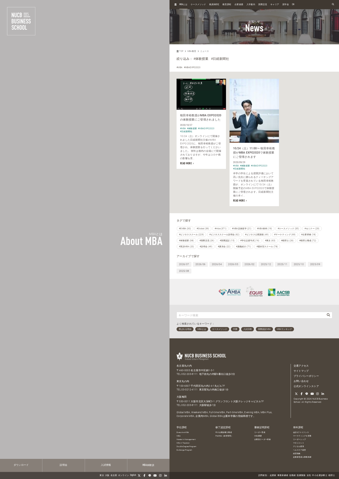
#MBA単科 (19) (264, 228)
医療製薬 (301, 475)
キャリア (274, 5)
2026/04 (217, 264)
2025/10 (299, 264)
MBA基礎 (258, 436)
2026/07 (184, 264)
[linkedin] (165, 475)
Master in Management (186, 439)
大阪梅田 (182, 396)
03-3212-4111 (189, 389)
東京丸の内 (183, 381)
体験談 (148, 465)
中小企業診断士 (319, 475)
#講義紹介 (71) (243, 246)
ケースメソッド (198, 5)
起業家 (273, 475)
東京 (102, 475)
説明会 (63, 465)
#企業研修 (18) (308, 234)
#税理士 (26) (287, 240)
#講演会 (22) (224, 246)
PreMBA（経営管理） (224, 436)
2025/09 (315, 264)
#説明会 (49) (206, 246)
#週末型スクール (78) (267, 246)
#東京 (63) (270, 240)
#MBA (179, 67)
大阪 (107, 475)
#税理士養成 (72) (307, 240)
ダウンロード (21, 465)
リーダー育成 (259, 432)
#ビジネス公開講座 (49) (257, 234)
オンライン (123, 475)
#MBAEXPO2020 (192, 67)
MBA (178, 436)
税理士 (331, 475)
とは (183, 4)
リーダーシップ (299, 439)
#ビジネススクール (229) (191, 234)
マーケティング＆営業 (302, 436)
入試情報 (106, 465)
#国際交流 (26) (207, 240)
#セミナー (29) (312, 228)
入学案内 (250, 5)
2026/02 (249, 264)
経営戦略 (296, 453)
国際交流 (262, 5)
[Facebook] (144, 475)
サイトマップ (301, 370)
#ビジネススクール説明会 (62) (224, 234)
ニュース (204, 51)
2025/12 (266, 264)
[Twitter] (139, 475)
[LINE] (149, 475)
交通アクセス (301, 365)
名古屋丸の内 (184, 365)
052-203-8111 (189, 374)
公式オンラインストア (306, 386)
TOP (181, 51)
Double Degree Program (186, 446)
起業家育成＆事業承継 (302, 457)
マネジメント (298, 443)
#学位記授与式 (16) (249, 240)
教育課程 (226, 5)
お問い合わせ (301, 381)
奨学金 (285, 5)
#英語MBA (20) (186, 246)
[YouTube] (155, 475)
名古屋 (114, 475)
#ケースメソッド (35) (288, 228)
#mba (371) (221, 228)
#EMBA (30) (185, 228)
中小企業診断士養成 (223, 432)
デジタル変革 (298, 446)
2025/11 (282, 264)
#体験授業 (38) (186, 240)
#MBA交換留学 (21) (241, 228)
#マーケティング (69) (285, 234)
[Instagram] (160, 475)
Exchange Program (184, 450)
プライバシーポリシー (306, 376)
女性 (309, 475)
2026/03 (233, 264)
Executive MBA (183, 432)
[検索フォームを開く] (333, 4)
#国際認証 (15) (227, 240)
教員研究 (214, 4)
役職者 (292, 475)
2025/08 (184, 271)
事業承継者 (282, 475)
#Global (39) (203, 228)
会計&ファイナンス (301, 432)
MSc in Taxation (183, 443)
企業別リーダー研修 (262, 439)
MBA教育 (191, 51)
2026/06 (200, 264)
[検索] (328, 315)
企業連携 (238, 5)
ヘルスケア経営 (299, 450)
